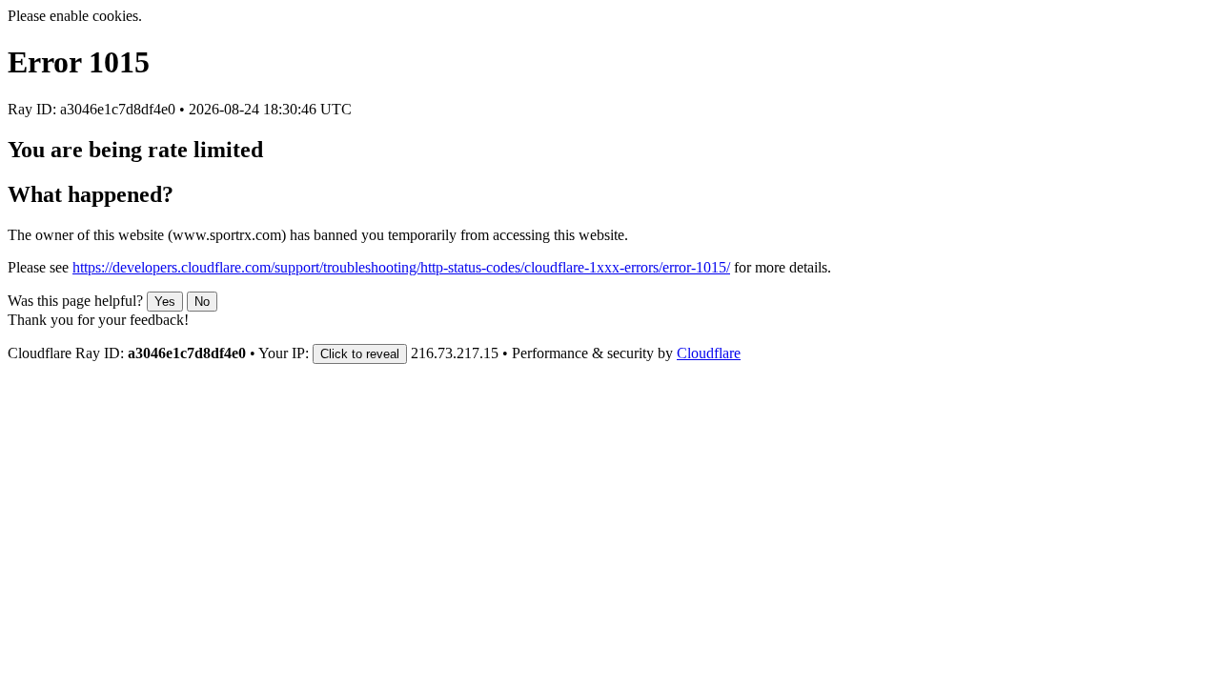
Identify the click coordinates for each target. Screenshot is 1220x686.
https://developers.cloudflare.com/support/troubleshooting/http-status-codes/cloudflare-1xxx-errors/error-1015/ (401, 267)
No (202, 301)
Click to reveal (359, 354)
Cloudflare (709, 353)
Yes (164, 301)
